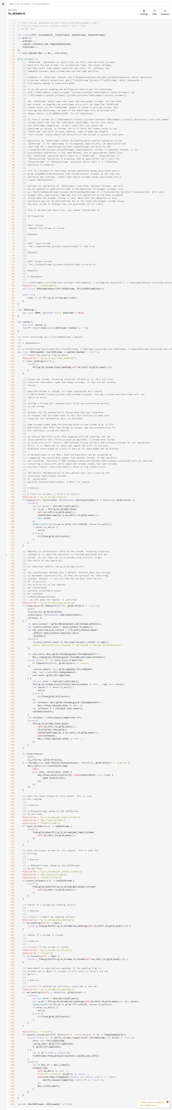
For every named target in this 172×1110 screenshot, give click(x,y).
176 (12, 551)
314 (12, 968)
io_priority (44, 729)
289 (12, 892)
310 (12, 956)
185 (12, 578)
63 (13, 210)
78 (13, 255)
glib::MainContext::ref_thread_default (74, 624)
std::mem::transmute (56, 1077)
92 (13, 297)
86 (13, 279)
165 (12, 518)
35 (13, 125)
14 (13, 62)
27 (13, 101)
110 (12, 352)
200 (12, 624)
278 (12, 859)
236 (12, 732)
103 (12, 331)
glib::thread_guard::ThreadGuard (72, 654)
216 (12, 672)
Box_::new (38, 657)
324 (12, 998)
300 (12, 926)
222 (12, 690)
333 (12, 1025)
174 (12, 545)
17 (13, 71)
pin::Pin (60, 53)
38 (13, 134)
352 (12, 1083)
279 (12, 862)
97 (13, 312)
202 (12, 630)
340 (12, 1046)
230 (12, 714)
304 (12, 938)
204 (12, 636)
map (55, 515)
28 (13, 104)
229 (12, 711)
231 (12, 717)
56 (13, 189)
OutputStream (95, 35)
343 (12, 1055)
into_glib (58, 729)
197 (12, 615)
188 (12, 587)
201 (12, 627)
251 (12, 778)
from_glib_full (51, 536)
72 (13, 237)
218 (12, 678)
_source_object (79, 684)
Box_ (48, 654)
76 (13, 249)
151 (12, 476)
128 (12, 406)
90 (13, 291)
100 (12, 322)
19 (13, 77)
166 (12, 521)
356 (12, 1095)
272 (12, 841)
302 (12, 932)
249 (12, 772)
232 (12, 720)
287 (12, 886)
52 (13, 177)
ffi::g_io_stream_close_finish (51, 684)
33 (13, 119)
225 (12, 699)
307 (12, 947)
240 (12, 744)
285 (12, 880)
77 (13, 252)
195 (12, 608)
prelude (27, 41)
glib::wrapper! (26, 59)
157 (12, 494)
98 (13, 315)
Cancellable (62, 35)
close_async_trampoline (60, 717)
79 (13, 258)
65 (13, 216)
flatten (38, 636)
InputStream (78, 35)
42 (13, 146)
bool (56, 923)
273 (12, 844)
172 (12, 539)
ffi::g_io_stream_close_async (50, 723)
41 (13, 143)
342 (12, 1052)
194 (12, 605)
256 (12, 793)
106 (12, 340)
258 (12, 799)
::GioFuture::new (53, 766)
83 (13, 270)
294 (12, 907)
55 (13, 186)
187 (12, 584)
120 (12, 382)
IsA (48, 352)
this (71, 1055)
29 (13, 107)
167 (12, 524)
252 (12, 781)
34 (13, 122)
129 (12, 409)
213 (12, 663)
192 (12, 599)
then (36, 633)
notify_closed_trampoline (58, 1080)
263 (12, 814)
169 (12, 530)
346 (12, 1065)
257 (12, 796)
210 (12, 654)
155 (12, 488)
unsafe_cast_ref (86, 1055)
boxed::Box (36, 53)
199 (12, 621)
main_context (70, 627)
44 (13, 152)
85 (13, 276)
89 (13, 288)
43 (13, 149)
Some (40, 735)
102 (12, 328)
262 (12, 811)
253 (12, 784)
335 (12, 1031)
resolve (53, 778)
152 (12, 479)
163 (12, 512)
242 (12, 750)
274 (12, 847)
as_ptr (47, 1071)
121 (12, 385)
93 (13, 300)
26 (13, 98)
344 (12, 1059)
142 (12, 448)
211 (12, 657)
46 (13, 158)
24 (13, 92)
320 (12, 986)
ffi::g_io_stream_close (61, 509)
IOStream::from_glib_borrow (51, 1055)
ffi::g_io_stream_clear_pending (51, 367)
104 (12, 334)
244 (12, 756)
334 (12, 1028)
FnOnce (49, 605)
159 (12, 500)
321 (12, 989)
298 (12, 920)
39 (13, 137)
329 (12, 1013)
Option (46, 312)
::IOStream (55, 328)
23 (13, 89)
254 (12, 787)
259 (12, 802)
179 (12, 560)
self (74, 367)
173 (12, 542)
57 (13, 192)
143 (12, 451)
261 (12, 808)
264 (12, 817)
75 (13, 246)
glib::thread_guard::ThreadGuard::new (68, 657)
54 (13, 183)
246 (12, 763)
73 (13, 240)
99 (13, 319)
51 (13, 174)
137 (12, 433)
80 (13, 261)
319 (12, 983)
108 (12, 346)
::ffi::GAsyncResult (60, 672)
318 (12, 980)
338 (12, 1040)
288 (12, 889)
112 (12, 358)
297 (12, 917)
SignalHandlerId (59, 44)
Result (107, 500)
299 (12, 923)
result (47, 711)
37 (13, 131)
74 (13, 243)
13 (13, 59)
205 (12, 639)
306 (12, 944)
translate (28, 47)
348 (12, 1071)
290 (12, 895)
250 (12, 775)
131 (12, 415)
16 (13, 68)
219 (12, 681)
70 (13, 231)
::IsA (39, 328)
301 (12, 929)
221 (12, 687)
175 (12, 548)
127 (12, 403)
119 (12, 379)
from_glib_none (41, 832)
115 (12, 367)
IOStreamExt (37, 352)
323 (12, 995)
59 (13, 198)
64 (13, 213)
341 (12, 1049)
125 (12, 397)
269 (12, 832)
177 (12, 554)
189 (12, 590)
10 (13, 50)
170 (12, 533)
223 (12, 693)
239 (12, 741)
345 (12, 1062)
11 (13, 53)
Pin (31, 763)
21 (13, 83)
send (45, 778)
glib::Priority (53, 611)
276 (12, 853)
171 (12, 536)
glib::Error (124, 500)
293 (12, 904)
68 (13, 225)
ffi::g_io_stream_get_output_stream (72, 886)
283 (12, 874)
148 (12, 467)
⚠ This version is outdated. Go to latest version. (152, 1104)
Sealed (73, 328)
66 (13, 219)
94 (13, 303)
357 (12, 1098)
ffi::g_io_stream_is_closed (67, 959)
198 (12, 618)
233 (12, 723)
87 (13, 282)
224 (12, 696)
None (80, 312)
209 (12, 651)
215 (12, 669)
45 (13, 155)
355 (12, 1092)
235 (12, 729)
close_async (50, 775)
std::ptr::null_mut (64, 506)
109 (12, 349)
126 (12, 400)
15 (13, 65)
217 (12, 675)
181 (12, 566)
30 (13, 110)
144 (12, 454)
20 (13, 80)
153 (12, 482)
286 (12, 883)
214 (12, 666)
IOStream (41, 288)
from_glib (44, 926)
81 (13, 264)
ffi (34, 35)
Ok (39, 530)
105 (12, 337)
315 (12, 971)
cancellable (44, 515)
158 (12, 497)
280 (12, 865)
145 (12, 457)
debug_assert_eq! (43, 524)
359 (12, 1104)
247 (12, 766)
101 (12, 325)
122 (12, 388)
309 (12, 953)
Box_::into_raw (46, 738)
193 (12, 602)
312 (12, 962)
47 (13, 161)
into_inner (73, 708)
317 (12, 977)
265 (12, 820)
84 (13, 273)
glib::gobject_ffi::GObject (75, 669)
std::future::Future (57, 763)
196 (12, 611)
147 (12, 463)
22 (13, 86)
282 (12, 871)
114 (12, 364)
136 (12, 430)
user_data (62, 705)
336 (12, 1034)
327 (12, 1007)
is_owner (84, 627)
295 (12, 911)
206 (12, 642)
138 (12, 436)
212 (12, 660)
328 (12, 1010)
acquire (64, 633)
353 (12, 1086)
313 (12, 965)
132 (12, 418)
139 (12, 439)
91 (13, 294)
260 (12, 805)
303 (12, 935)
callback (97, 657)
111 (12, 355)
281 (12, 868)
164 (12, 515)
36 (13, 128)
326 (12, 1004)
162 (12, 509)
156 (12, 491)
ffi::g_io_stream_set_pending (65, 1001)
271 (12, 838)
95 (13, 306)
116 (12, 370)
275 (12, 850)
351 (12, 1080)
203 (12, 633)
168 (12, 527)
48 (13, 164)
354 (12, 1089)
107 (12, 343)
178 (12, 557)
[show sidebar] (3, 4)
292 (12, 901)
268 (12, 829)
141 (12, 445)
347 (12, 1068)
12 (13, 56)
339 (12, 1043)
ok (74, 633)
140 (12, 442)
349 (12, 1074)
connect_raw (41, 44)
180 (12, 563)
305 (12, 941)
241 (12, 747)
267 (12, 826)
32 (13, 116)
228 (12, 708)
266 (12, 823)
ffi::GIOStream (65, 288)
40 (13, 140)
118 (12, 376)
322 (12, 992)
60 (13, 201)
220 (12, 684)
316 (12, 974)
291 (12, 898)
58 (13, 195)
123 (12, 391)
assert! (32, 639)
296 (12, 914)
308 (12, 950)
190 (12, 593)
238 (12, 738)
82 (13, 267)
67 (13, 222)
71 (13, 234)
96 (13, 309)
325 (12, 1001)
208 (12, 648)
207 (12, 645)
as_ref (81, 367)
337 (12, 1037)
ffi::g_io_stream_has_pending (69, 926)
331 (12, 1019)
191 (12, 596)
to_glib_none (96, 367)
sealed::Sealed (75, 352)
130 (12, 412)
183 (12, 572)
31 (13, 113)
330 (12, 1016)
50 (13, 171)
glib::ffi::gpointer (58, 675)
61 (13, 204)
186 (12, 581)
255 (12, 790)
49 (13, 167)
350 (12, 1077)
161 (12, 506)
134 (12, 424)
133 (12, 421)
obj (39, 775)
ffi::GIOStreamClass (89, 288)
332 (12, 1022)
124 (12, 394)
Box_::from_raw (46, 705)
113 (12, 361)
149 (12, 470)
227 (12, 705)
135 (12, 427)
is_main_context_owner (83, 630)
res (105, 684)
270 (12, 835)
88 (13, 285)
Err (39, 536)
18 (13, 74)
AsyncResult (46, 35)
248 (12, 769)
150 (12, 473)
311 (12, 959)
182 (12, 569)
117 (12, 373)
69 (13, 228)
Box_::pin (33, 766)
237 (12, 735)
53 (13, 180)
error (47, 518)
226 (12, 702)
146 (12, 460)
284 (12, 877)
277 (12, 856)
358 (12, 1101)
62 (13, 207)
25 (13, 95)
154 (12, 485)
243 (12, 753)
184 (12, 575)
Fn (59, 1034)
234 (12, 726)
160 (12, 503)
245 (12, 759)
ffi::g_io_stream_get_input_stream (72, 832)
